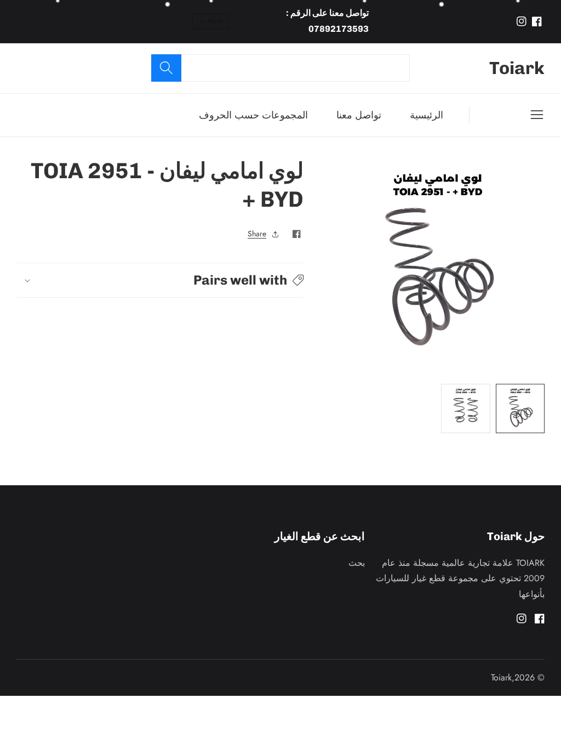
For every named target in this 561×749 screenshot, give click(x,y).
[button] (160, 280)
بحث (356, 563)
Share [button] (257, 233)
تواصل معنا (358, 115)
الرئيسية (426, 115)
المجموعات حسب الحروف (253, 115)
